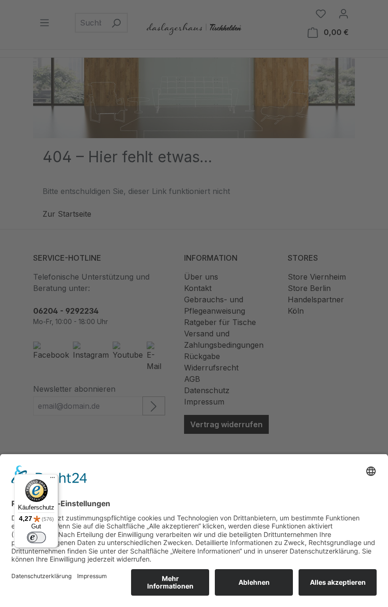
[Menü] (52, 479)
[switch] (36, 537)
